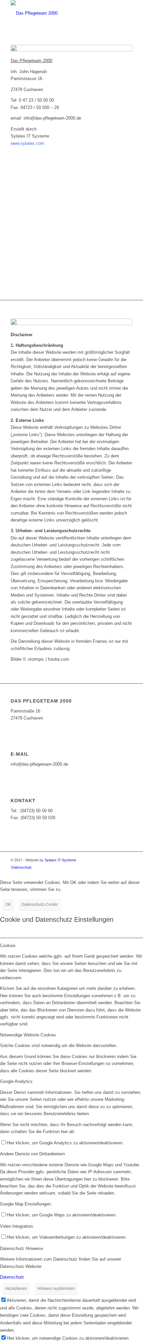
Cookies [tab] (8, 945)
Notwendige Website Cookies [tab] (28, 1034)
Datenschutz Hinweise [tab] (21, 1248)
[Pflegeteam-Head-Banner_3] (59, 13)
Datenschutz (12, 1277)
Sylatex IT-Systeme (60, 860)
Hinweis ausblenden (56, 1288)
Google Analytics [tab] (16, 1081)
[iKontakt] (71, 51)
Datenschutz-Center (40, 904)
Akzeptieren (16, 1288)
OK (8, 904)
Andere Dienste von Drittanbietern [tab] (32, 1153)
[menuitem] (20, 867)
